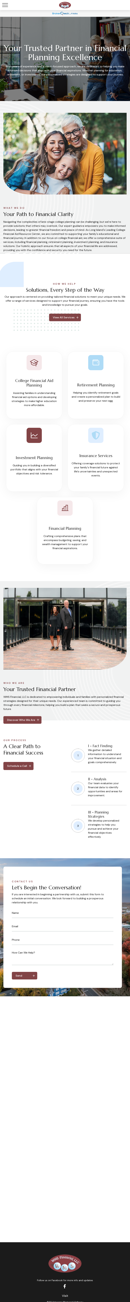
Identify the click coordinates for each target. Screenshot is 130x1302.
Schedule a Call (17, 766)
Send (19, 975)
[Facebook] (64, 1286)
